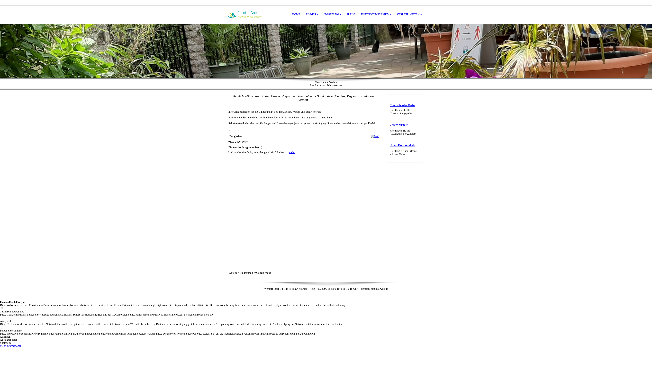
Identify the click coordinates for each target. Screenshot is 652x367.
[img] (245, 14)
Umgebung (331, 14)
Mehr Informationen (11, 345)
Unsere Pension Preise (402, 105)
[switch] (1, 308)
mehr (292, 152)
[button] (173, 336)
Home (296, 14)
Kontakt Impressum (375, 14)
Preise (351, 14)
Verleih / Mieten (408, 14)
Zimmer (311, 14)
